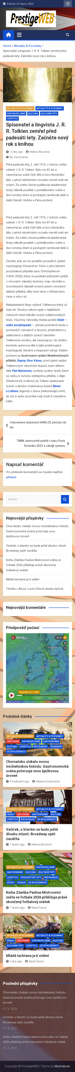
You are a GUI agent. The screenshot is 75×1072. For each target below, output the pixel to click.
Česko (10, 814)
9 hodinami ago (19, 781)
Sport (10, 882)
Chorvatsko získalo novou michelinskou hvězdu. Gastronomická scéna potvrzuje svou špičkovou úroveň (37, 531)
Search (65, 499)
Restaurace (40, 746)
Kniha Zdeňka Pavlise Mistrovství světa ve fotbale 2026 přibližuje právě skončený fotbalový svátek (33, 565)
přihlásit (11, 477)
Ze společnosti (16, 751)
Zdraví (21, 882)
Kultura (33, 113)
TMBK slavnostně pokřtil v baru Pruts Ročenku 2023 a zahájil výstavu (41, 443)
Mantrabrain (62, 1066)
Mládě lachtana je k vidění (22, 579)
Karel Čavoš (39, 907)
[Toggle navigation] (19, 34)
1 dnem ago (17, 844)
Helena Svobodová (48, 781)
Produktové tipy (31, 877)
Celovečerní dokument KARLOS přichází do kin (38, 425)
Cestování (13, 741)
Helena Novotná (40, 151)
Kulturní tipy (49, 113)
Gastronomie (51, 741)
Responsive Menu (68, 3)
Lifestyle (12, 118)
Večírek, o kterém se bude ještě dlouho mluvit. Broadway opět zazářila (32, 834)
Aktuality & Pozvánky (20, 108)
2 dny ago (16, 961)
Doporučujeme (16, 113)
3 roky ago (16, 151)
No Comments (19, 157)
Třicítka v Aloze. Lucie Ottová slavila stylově (34, 589)
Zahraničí (56, 746)
